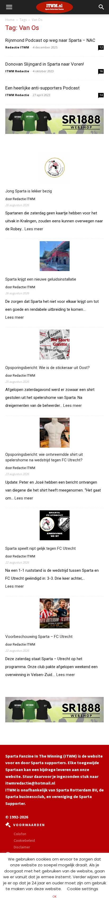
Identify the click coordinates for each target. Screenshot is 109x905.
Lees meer (34, 229)
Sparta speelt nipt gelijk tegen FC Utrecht (40, 548)
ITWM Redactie (17, 71)
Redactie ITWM (17, 47)
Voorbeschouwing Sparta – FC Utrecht (38, 636)
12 (101, 47)
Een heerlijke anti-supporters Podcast (42, 88)
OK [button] (54, 896)
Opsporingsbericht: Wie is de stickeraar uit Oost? (47, 367)
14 (101, 95)
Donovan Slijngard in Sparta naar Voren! (44, 64)
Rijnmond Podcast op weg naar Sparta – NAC (50, 40)
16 (101, 71)
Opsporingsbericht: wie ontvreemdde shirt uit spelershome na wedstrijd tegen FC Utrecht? (44, 457)
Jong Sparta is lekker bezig (28, 191)
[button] (101, 7)
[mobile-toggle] (9, 7)
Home (10, 19)
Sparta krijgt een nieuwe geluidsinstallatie (40, 279)
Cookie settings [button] (82, 889)
